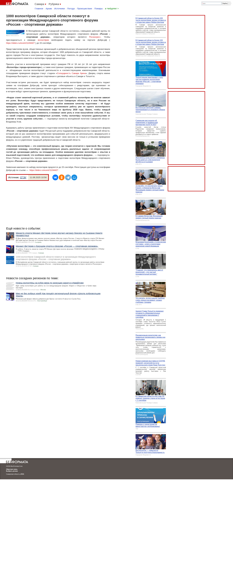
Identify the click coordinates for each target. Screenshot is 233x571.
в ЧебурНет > (112, 8)
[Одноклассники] (62, 177)
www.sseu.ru (14, 35)
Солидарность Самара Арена (71, 73)
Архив (49, 8)
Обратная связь (11, 469)
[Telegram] (68, 177)
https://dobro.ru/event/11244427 (20, 43)
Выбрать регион (12, 471)
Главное (39, 8)
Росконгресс (95, 37)
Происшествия (84, 8)
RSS (22, 474)
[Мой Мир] (74, 177)
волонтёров (43, 40)
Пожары (98, 8)
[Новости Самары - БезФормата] (14, 3)
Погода (71, 8)
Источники (59, 8)
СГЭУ (23, 177)
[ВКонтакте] (55, 177)
